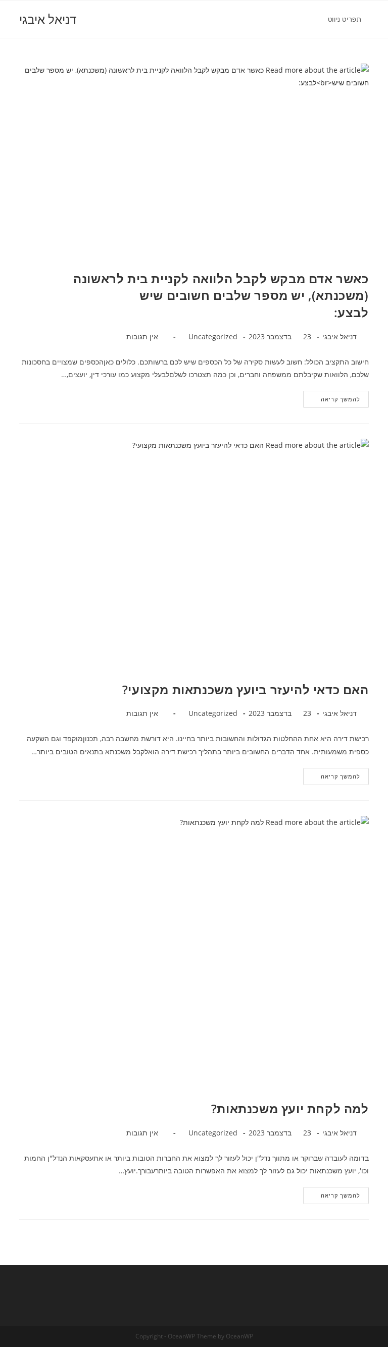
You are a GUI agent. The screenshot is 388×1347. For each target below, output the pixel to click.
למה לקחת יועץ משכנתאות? (290, 1108)
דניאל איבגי (47, 19)
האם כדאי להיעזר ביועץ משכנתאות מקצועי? (245, 689)
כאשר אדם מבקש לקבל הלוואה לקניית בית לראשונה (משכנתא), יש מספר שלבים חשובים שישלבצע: (220, 295)
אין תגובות (142, 336)
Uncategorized (212, 336)
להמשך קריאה (331, 397)
